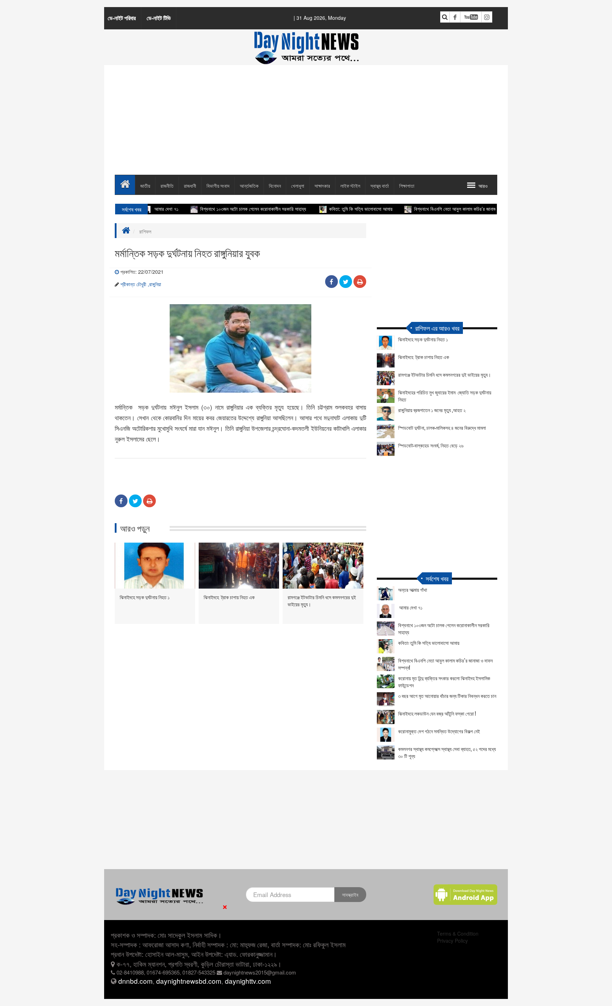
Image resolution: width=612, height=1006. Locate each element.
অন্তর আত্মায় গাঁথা (412, 589)
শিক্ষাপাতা (406, 185)
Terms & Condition (457, 933)
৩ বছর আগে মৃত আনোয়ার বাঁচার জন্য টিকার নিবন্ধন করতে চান (447, 695)
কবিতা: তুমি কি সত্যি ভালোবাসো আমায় (341, 208)
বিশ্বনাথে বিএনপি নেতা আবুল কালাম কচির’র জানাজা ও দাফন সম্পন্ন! (450, 208)
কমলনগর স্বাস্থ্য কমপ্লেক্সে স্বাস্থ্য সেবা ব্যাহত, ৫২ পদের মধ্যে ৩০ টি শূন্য (447, 752)
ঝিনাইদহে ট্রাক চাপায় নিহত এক (229, 597)
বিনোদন (275, 185)
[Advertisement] (306, 119)
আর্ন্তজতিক (249, 185)
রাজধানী (190, 185)
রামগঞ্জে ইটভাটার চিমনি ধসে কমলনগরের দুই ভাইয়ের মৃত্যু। (322, 600)
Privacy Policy (452, 940)
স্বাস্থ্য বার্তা (379, 185)
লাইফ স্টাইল (350, 185)
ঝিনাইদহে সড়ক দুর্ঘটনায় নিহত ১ (145, 597)
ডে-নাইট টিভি (159, 18)
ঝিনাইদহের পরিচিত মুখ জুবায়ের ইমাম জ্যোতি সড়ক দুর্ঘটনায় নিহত (444, 396)
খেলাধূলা (297, 185)
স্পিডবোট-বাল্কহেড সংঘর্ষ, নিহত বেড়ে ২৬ (431, 445)
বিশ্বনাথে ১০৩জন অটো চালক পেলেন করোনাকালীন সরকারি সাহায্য (234, 208)
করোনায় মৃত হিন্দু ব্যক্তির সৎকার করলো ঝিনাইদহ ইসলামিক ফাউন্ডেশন (444, 682)
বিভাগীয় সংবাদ (218, 185)
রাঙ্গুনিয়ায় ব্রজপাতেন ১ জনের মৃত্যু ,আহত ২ (432, 410)
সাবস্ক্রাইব (350, 894)
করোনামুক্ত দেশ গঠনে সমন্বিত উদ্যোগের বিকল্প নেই (439, 731)
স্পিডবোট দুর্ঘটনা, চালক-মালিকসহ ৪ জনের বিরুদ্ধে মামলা (442, 427)
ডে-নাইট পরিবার (122, 18)
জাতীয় (145, 185)
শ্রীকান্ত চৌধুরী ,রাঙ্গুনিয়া (140, 284)
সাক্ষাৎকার (322, 185)
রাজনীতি (167, 185)
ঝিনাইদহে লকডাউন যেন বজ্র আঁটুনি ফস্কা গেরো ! (437, 713)
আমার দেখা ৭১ (410, 607)
